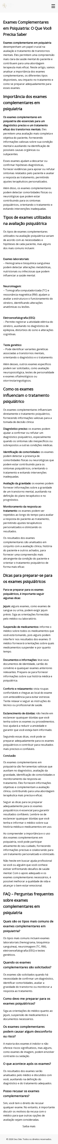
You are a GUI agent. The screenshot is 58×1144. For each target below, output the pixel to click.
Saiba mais (29, 1126)
